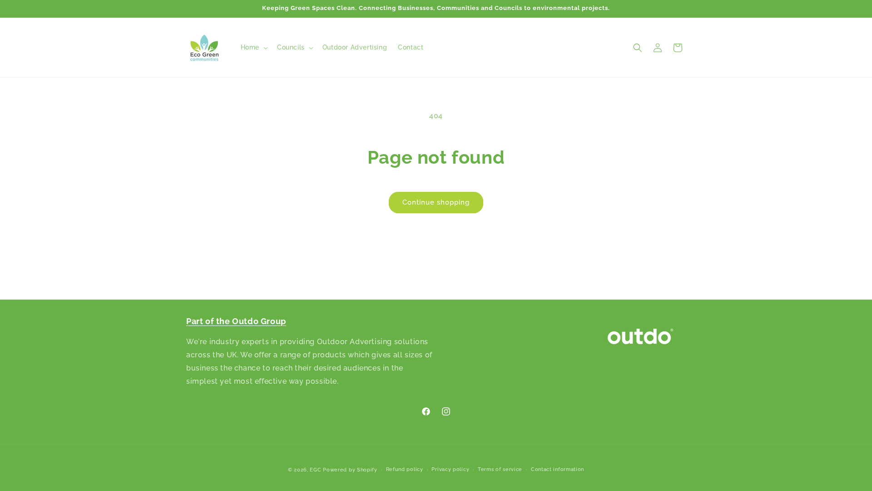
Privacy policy (450, 469)
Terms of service (500, 469)
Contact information (557, 469)
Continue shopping (436, 202)
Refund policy (404, 469)
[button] (253, 47)
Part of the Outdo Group (236, 321)
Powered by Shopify (350, 470)
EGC (315, 470)
